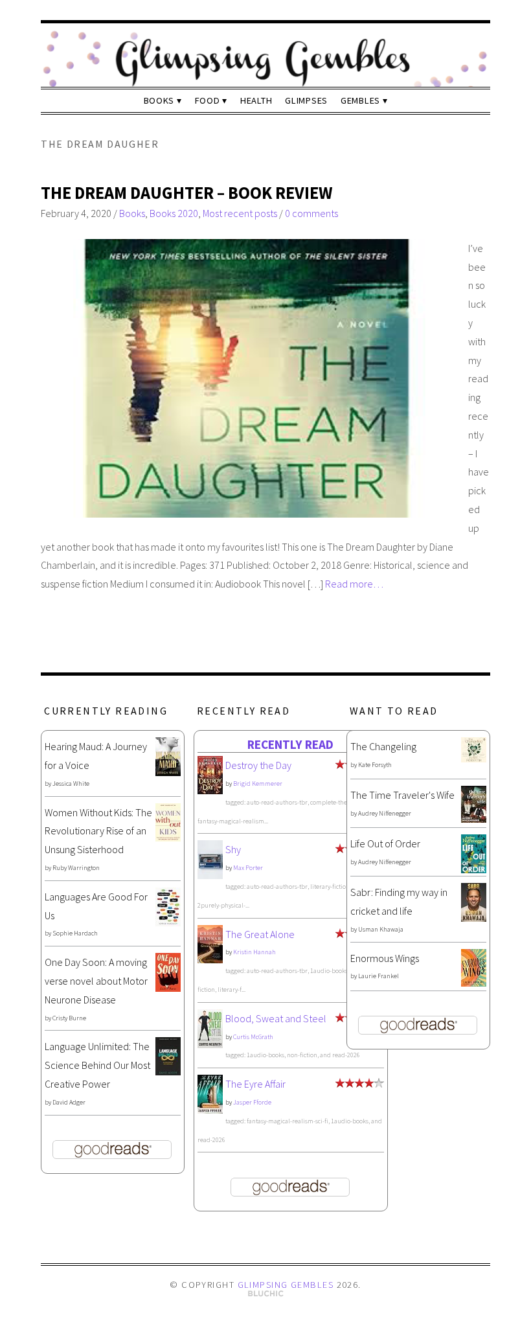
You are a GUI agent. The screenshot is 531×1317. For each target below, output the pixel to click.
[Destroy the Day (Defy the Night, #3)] (210, 790)
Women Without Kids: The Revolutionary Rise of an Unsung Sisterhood (98, 831)
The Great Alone (260, 934)
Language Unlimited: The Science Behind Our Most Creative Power (97, 1065)
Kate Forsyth (375, 765)
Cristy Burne (69, 1018)
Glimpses (306, 100)
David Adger (68, 1102)
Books (159, 100)
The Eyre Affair (255, 1083)
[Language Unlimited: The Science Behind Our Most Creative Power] (168, 1071)
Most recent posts (240, 213)
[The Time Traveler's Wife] (473, 818)
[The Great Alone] (210, 959)
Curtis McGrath (253, 1037)
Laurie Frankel (378, 976)
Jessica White (70, 783)
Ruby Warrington (76, 868)
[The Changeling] (473, 758)
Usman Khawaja (380, 929)
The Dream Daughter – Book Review (186, 192)
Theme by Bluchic (266, 1294)
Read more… (354, 583)
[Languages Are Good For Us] (168, 922)
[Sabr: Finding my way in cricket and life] (473, 917)
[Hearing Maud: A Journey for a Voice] (168, 772)
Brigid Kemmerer (257, 783)
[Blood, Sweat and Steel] (210, 1044)
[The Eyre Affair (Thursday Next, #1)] (210, 1109)
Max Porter (248, 868)
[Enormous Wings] (473, 982)
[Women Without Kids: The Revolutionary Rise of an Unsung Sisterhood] (168, 837)
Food (207, 100)
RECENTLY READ (290, 744)
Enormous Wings (384, 958)
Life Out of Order (385, 843)
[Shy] (210, 875)
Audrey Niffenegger (384, 813)
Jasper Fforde (252, 1102)
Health (256, 100)
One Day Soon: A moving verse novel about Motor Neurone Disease (96, 981)
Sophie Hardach (75, 933)
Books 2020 (174, 213)
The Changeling (383, 746)
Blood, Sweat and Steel (275, 1018)
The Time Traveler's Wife (402, 794)
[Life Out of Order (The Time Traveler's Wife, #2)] (473, 869)
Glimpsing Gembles (285, 1284)
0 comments (311, 213)
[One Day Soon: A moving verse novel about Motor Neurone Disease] (168, 987)
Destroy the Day (258, 765)
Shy (233, 849)
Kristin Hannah (254, 952)
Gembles (360, 100)
